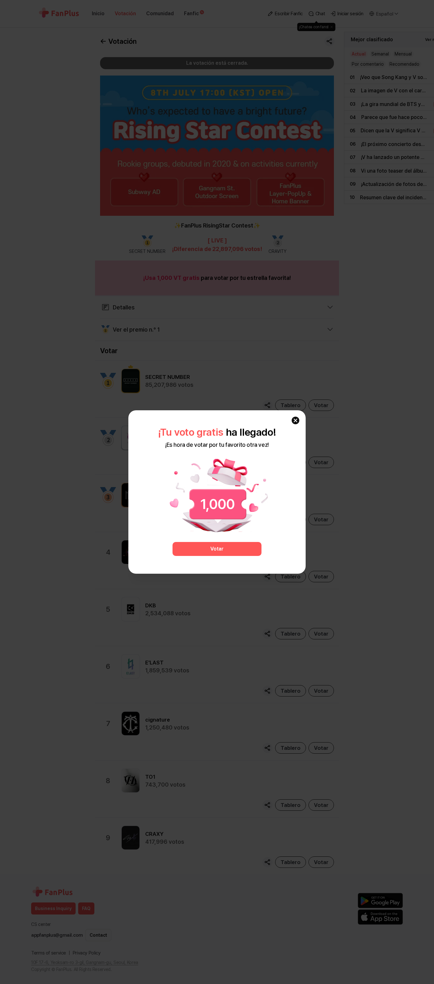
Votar (217, 549)
